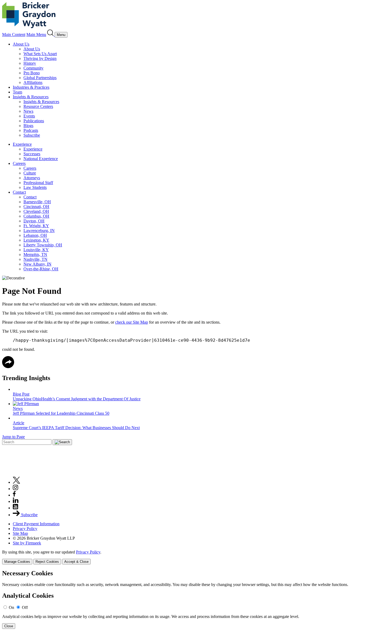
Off (25, 607)
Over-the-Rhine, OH (40, 269)
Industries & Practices (31, 87)
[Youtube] (15, 508)
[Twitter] (16, 482)
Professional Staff (38, 182)
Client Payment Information (36, 524)
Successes (31, 154)
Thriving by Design (40, 58)
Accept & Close (76, 562)
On (11, 607)
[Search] (51, 34)
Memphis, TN (35, 254)
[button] (8, 366)
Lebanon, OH (35, 235)
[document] (196, 599)
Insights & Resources (31, 97)
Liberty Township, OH (42, 245)
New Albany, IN (37, 264)
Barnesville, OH (37, 202)
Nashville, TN (35, 259)
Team (17, 92)
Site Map (20, 533)
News (28, 111)
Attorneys (31, 178)
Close (8, 626)
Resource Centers (38, 106)
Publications (33, 121)
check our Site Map (131, 322)
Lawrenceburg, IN (39, 230)
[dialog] (196, 557)
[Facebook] (14, 495)
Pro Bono (31, 73)
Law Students (35, 187)
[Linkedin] (15, 501)
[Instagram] (16, 488)
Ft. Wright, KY (36, 225)
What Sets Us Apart (40, 53)
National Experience (40, 158)
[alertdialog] (196, 599)
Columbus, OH (36, 216)
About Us (21, 44)
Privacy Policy (25, 528)
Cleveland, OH (36, 211)
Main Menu (36, 34)
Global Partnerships (40, 77)
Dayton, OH (34, 221)
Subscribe (31, 135)
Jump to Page (13, 436)
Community (33, 68)
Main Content (13, 34)
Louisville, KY (36, 249)
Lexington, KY (36, 240)
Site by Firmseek (27, 543)
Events (29, 116)
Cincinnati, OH (36, 206)
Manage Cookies (17, 562)
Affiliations (32, 82)
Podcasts (30, 130)
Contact (19, 192)
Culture (29, 173)
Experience (22, 144)
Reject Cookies (47, 562)
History (29, 63)
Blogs (28, 125)
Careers (19, 163)
